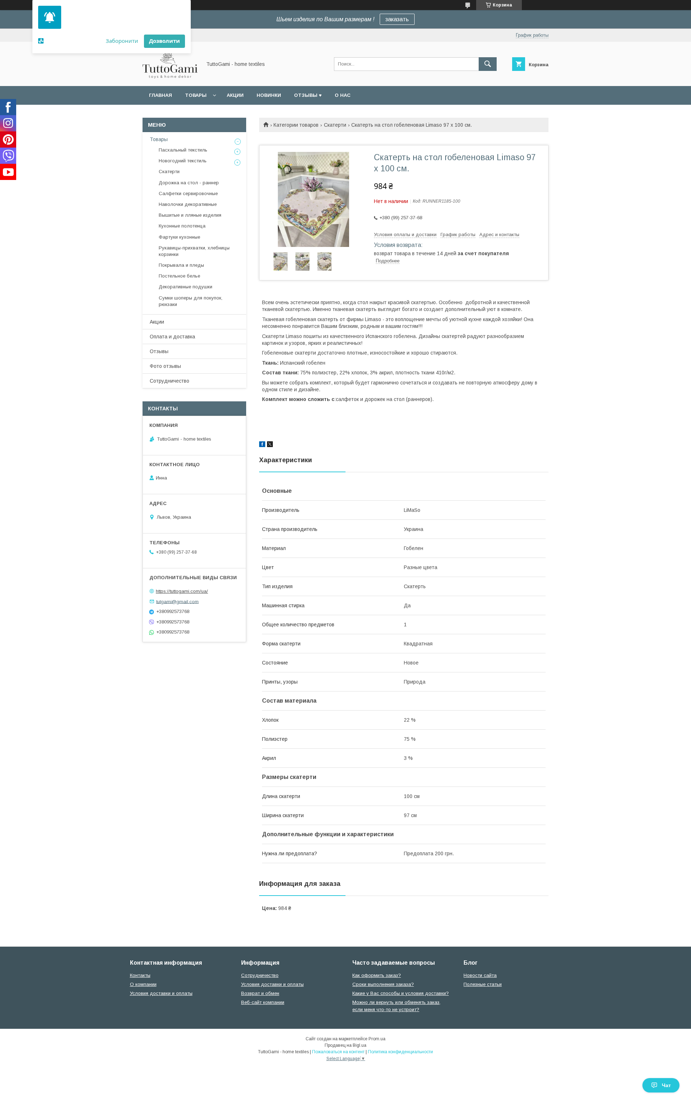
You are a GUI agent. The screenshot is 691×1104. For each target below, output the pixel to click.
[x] (270, 445)
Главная (160, 95)
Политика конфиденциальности (400, 1051)
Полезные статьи (483, 984)
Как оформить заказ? (376, 975)
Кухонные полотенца (182, 226)
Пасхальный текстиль (183, 150)
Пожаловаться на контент (338, 1051)
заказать (397, 19)
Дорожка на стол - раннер (189, 182)
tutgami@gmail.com (177, 601)
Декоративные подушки (185, 286)
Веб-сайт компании (262, 1002)
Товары (196, 95)
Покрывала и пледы (181, 265)
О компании (143, 984)
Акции (235, 95)
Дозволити (164, 40)
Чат (666, 1085)
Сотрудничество (169, 381)
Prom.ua (377, 1038)
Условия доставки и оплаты (161, 993)
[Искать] (488, 64)
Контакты (140, 975)
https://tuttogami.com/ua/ (182, 591)
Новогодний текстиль (183, 160)
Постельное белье (179, 276)
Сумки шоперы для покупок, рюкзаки (190, 301)
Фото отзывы (165, 366)
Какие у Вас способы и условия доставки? (400, 993)
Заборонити (122, 40)
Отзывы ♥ (308, 95)
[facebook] (262, 445)
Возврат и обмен (260, 993)
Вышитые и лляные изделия (190, 215)
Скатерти (335, 125)
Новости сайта (480, 975)
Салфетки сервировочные (188, 193)
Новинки (269, 95)
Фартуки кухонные (179, 237)
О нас (343, 95)
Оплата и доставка (172, 336)
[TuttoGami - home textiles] (170, 77)
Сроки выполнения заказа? (383, 984)
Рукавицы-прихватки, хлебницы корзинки (194, 251)
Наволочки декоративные (188, 204)
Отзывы (159, 351)
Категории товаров (296, 125)
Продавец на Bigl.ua (345, 1045)
